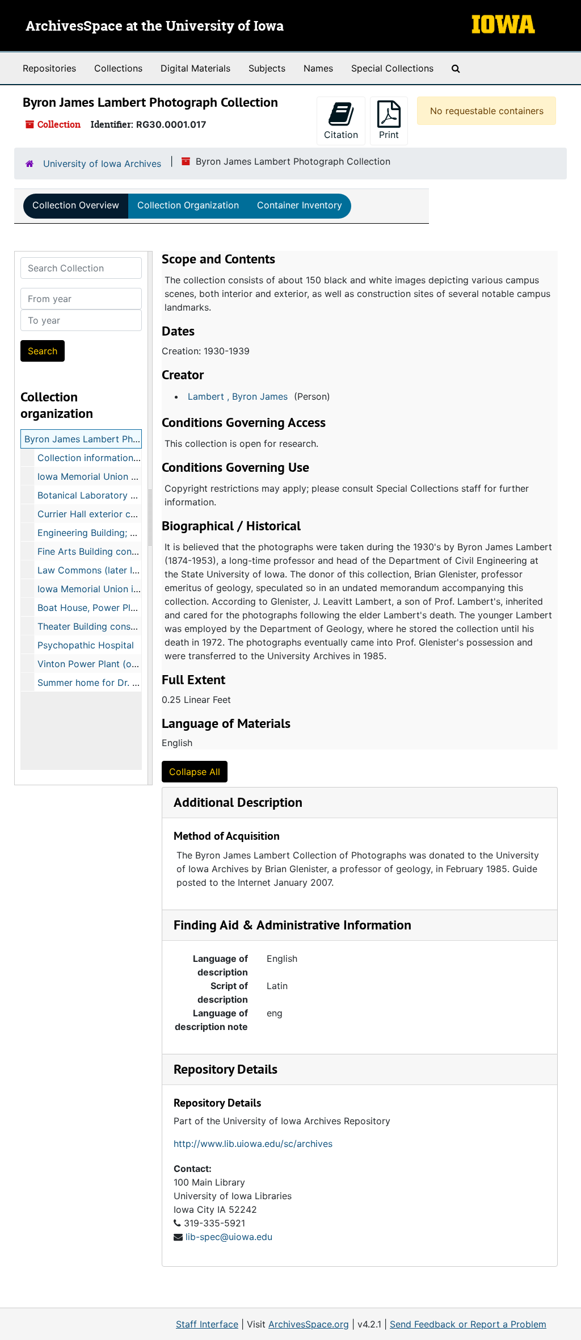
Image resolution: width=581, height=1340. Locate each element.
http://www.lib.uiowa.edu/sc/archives (253, 1143)
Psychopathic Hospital (85, 645)
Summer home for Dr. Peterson (103, 682)
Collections (118, 68)
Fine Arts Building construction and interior (129, 551)
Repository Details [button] (225, 1069)
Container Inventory (299, 205)
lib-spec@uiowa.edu (229, 1236)
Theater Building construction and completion (135, 626)
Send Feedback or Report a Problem (468, 1324)
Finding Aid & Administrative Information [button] (292, 924)
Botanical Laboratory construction (110, 495)
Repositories (49, 68)
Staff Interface (207, 1324)
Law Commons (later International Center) (127, 570)
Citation (341, 134)
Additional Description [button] (238, 802)
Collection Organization (188, 205)
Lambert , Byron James (238, 396)
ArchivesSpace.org (308, 1324)
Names (318, 68)
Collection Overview (75, 205)
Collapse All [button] (194, 771)
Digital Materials (195, 68)
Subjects (267, 68)
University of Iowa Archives (102, 163)
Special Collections (392, 68)
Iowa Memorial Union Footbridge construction (136, 476)
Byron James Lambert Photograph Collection (121, 439)
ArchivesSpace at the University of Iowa (155, 26)
